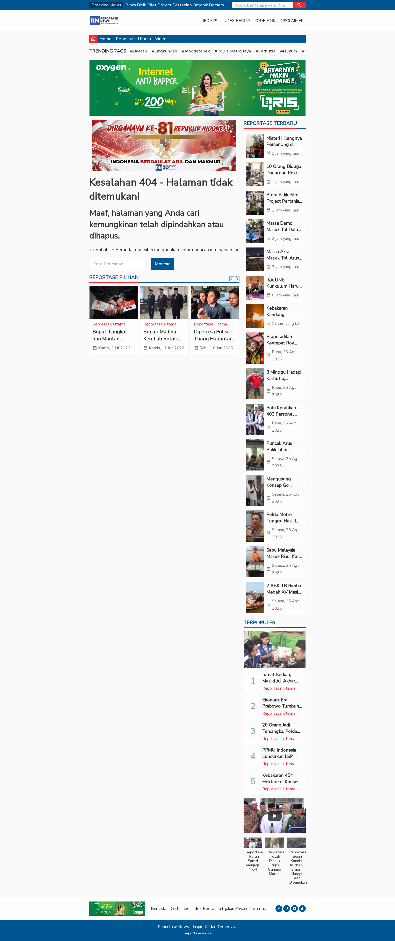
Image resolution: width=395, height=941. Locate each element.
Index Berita (236, 20)
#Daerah (138, 51)
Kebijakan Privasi (232, 908)
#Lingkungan (164, 51)
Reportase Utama (133, 39)
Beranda (158, 908)
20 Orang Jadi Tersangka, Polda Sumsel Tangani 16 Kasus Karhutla (281, 734)
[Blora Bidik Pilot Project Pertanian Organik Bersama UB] (255, 203)
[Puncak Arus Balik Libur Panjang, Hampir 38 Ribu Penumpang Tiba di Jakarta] (255, 454)
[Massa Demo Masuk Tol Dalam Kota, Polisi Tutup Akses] (255, 231)
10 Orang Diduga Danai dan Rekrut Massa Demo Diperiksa (284, 175)
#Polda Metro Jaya (233, 51)
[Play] (275, 816)
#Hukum (288, 51)
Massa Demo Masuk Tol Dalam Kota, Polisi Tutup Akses (284, 232)
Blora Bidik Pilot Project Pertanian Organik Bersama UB (284, 204)
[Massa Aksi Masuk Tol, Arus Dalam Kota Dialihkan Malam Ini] (255, 259)
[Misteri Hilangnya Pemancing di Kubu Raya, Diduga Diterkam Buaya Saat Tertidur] (255, 146)
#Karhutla (265, 51)
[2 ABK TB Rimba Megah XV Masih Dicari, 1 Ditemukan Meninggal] (255, 597)
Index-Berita (203, 908)
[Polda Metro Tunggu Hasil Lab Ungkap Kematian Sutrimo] (255, 526)
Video (160, 39)
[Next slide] (237, 278)
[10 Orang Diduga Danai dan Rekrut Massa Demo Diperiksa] (255, 174)
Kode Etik (264, 20)
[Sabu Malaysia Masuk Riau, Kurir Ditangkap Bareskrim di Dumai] (255, 561)
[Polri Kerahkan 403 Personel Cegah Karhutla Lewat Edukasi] (255, 419)
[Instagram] (286, 908)
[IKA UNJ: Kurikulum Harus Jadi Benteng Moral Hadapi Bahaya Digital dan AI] (255, 288)
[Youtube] (294, 908)
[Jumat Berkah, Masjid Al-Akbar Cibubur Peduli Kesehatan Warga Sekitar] (275, 649)
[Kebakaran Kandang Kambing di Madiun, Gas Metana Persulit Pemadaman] (164, 302)
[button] (299, 5)
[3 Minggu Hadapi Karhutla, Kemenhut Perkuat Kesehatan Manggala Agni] (255, 383)
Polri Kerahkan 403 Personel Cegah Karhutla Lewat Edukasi (282, 417)
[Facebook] (278, 908)
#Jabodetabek (196, 51)
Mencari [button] (163, 264)
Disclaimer (292, 20)
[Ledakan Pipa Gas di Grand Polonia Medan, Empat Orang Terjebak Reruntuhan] (215, 302)
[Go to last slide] (231, 278)
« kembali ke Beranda (110, 250)
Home (106, 39)
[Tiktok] (302, 908)
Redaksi (209, 20)
